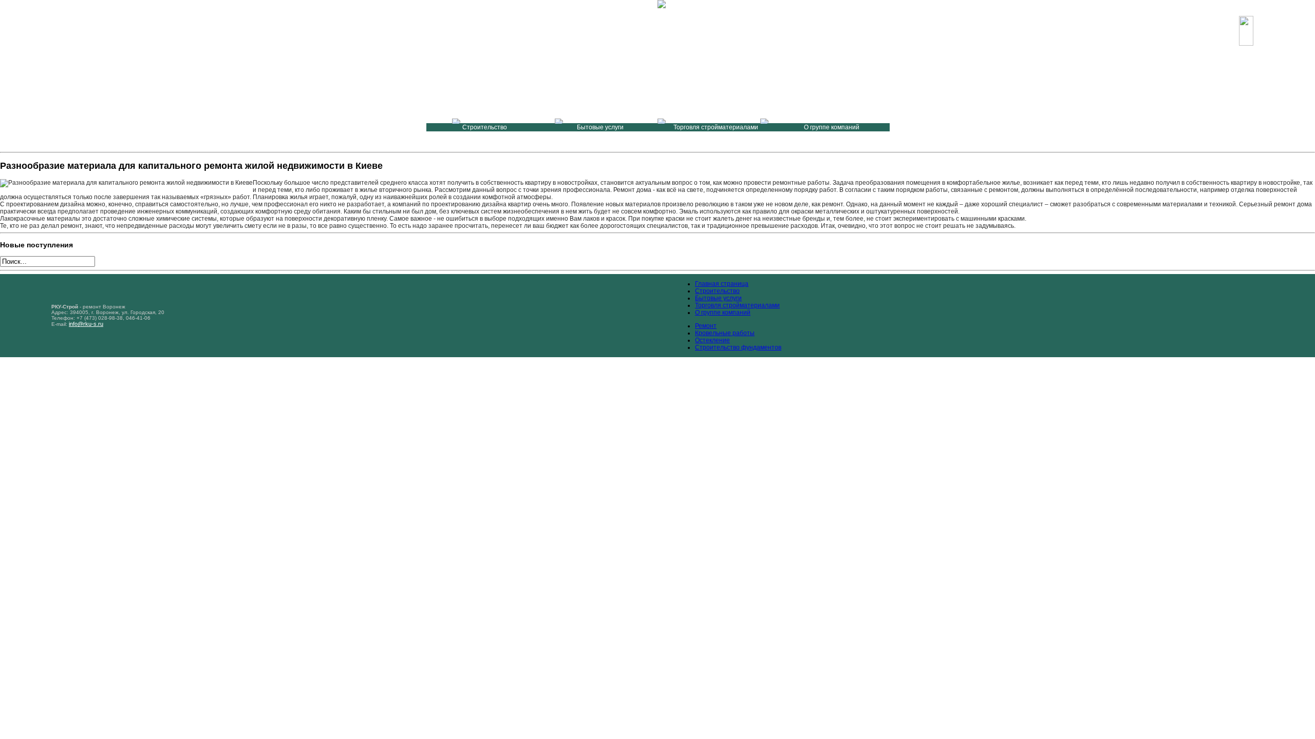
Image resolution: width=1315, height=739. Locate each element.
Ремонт (706, 325)
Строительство (717, 291)
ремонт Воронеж (104, 306)
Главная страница (721, 283)
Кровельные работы (725, 333)
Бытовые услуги (718, 298)
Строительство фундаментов (738, 347)
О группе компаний (722, 312)
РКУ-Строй (90, 37)
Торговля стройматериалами (737, 305)
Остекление (712, 340)
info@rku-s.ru (1211, 35)
